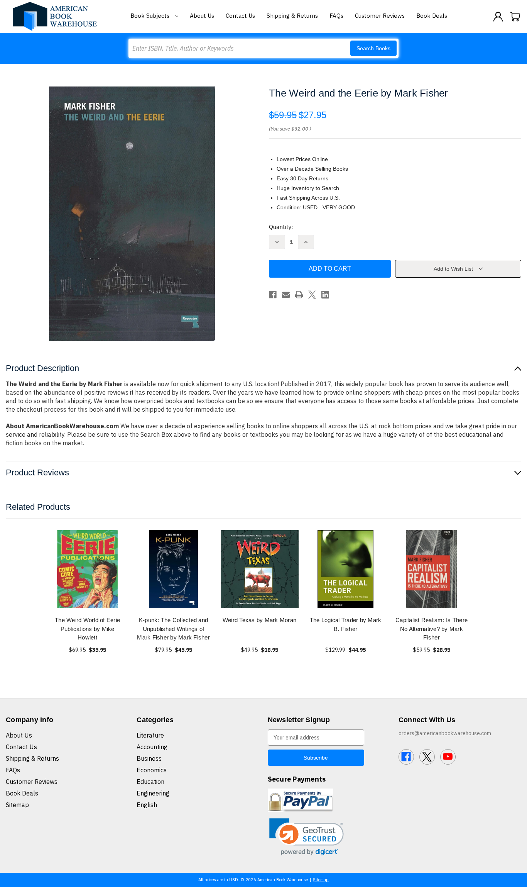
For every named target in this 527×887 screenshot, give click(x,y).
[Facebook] (273, 294)
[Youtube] (448, 757)
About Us (202, 15)
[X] (312, 294)
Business (149, 758)
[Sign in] (498, 16)
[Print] (299, 294)
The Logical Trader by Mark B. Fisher (346, 624)
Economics (152, 770)
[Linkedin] (325, 294)
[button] (306, 836)
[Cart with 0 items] (515, 16)
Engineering (153, 793)
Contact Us (240, 15)
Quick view (87, 569)
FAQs (336, 15)
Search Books (373, 48)
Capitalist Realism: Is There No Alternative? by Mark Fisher (431, 629)
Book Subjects (150, 15)
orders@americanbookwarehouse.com (445, 733)
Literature (150, 735)
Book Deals (431, 15)
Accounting (152, 747)
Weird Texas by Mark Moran (259, 620)
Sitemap (17, 805)
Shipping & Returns (292, 15)
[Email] (286, 294)
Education (150, 781)
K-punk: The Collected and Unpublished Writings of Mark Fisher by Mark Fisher (173, 629)
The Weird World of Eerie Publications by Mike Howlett (87, 629)
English (147, 805)
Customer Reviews (380, 15)
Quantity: (281, 227)
